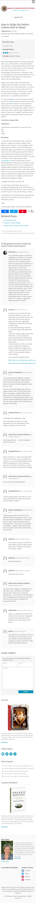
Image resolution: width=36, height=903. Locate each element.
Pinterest (10, 754)
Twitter (6, 754)
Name (5, 663)
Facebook (2, 754)
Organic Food (24, 34)
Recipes (31, 34)
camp (6, 64)
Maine (12, 101)
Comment (5, 668)
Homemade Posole (10, 220)
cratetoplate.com (6, 161)
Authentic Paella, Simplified (12, 223)
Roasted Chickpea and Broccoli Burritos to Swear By (19, 768)
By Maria (5, 34)
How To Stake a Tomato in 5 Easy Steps (15, 774)
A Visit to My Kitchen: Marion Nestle (12, 231)
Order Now (4, 742)
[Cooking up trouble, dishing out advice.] (18, 11)
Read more (17, 858)
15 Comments (5, 36)
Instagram (15, 754)
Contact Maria (5, 861)
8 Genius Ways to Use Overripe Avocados (16, 771)
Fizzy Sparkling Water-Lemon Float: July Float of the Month (18, 233)
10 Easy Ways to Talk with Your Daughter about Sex (18, 766)
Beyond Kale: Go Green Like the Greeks (16, 225)
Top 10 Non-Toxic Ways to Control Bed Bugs (16, 776)
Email (20, 663)
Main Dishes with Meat (14, 34)
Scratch (4, 700)
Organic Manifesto (9, 783)
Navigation (18, 17)
